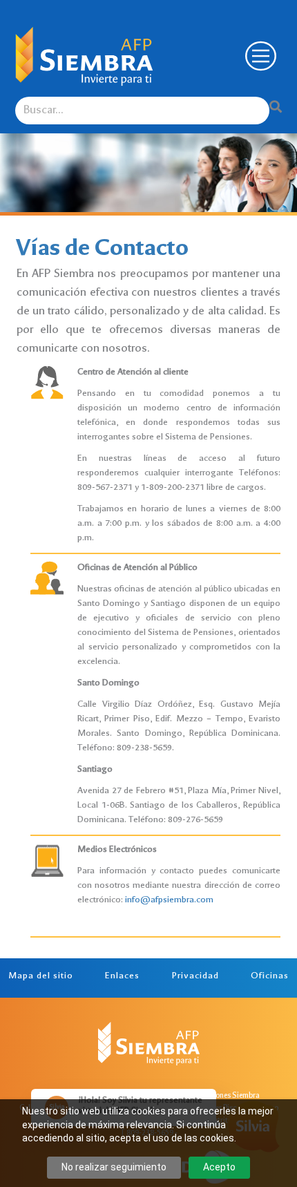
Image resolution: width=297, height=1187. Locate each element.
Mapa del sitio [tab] (40, 976)
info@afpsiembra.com (169, 900)
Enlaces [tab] (122, 976)
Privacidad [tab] (195, 976)
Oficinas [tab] (270, 976)
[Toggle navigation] (259, 56)
